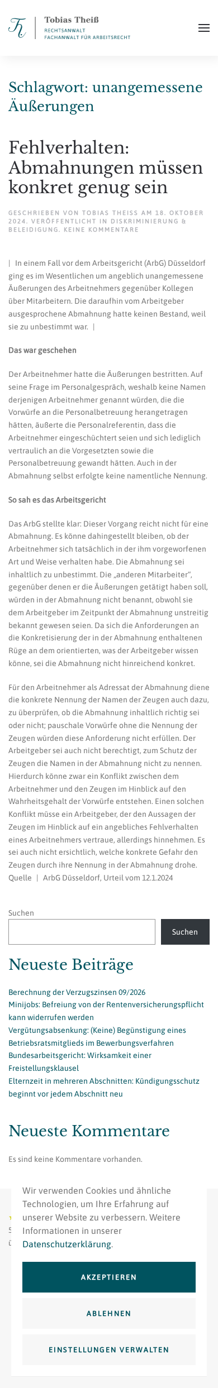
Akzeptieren (109, 1277)
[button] (204, 28)
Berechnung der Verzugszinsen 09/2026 (76, 992)
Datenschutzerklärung (66, 1244)
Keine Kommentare (101, 229)
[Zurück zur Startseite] (69, 28)
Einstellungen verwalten (109, 1350)
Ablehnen (109, 1313)
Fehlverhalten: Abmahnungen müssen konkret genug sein (105, 167)
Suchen (21, 912)
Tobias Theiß (110, 212)
